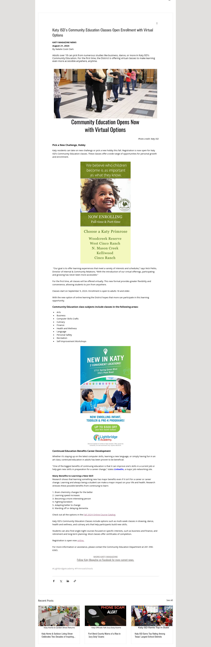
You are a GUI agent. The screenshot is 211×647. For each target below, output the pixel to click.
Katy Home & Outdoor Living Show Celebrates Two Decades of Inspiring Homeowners (58, 635)
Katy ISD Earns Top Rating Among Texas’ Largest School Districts (150, 635)
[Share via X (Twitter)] (60, 581)
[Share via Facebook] (53, 581)
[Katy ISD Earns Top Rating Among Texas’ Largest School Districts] (152, 617)
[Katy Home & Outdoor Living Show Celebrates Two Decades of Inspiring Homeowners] (59, 617)
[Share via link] (74, 581)
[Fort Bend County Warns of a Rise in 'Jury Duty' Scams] (105, 617)
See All (170, 600)
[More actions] (157, 23)
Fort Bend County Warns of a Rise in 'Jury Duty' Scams (104, 635)
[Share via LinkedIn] (67, 581)
